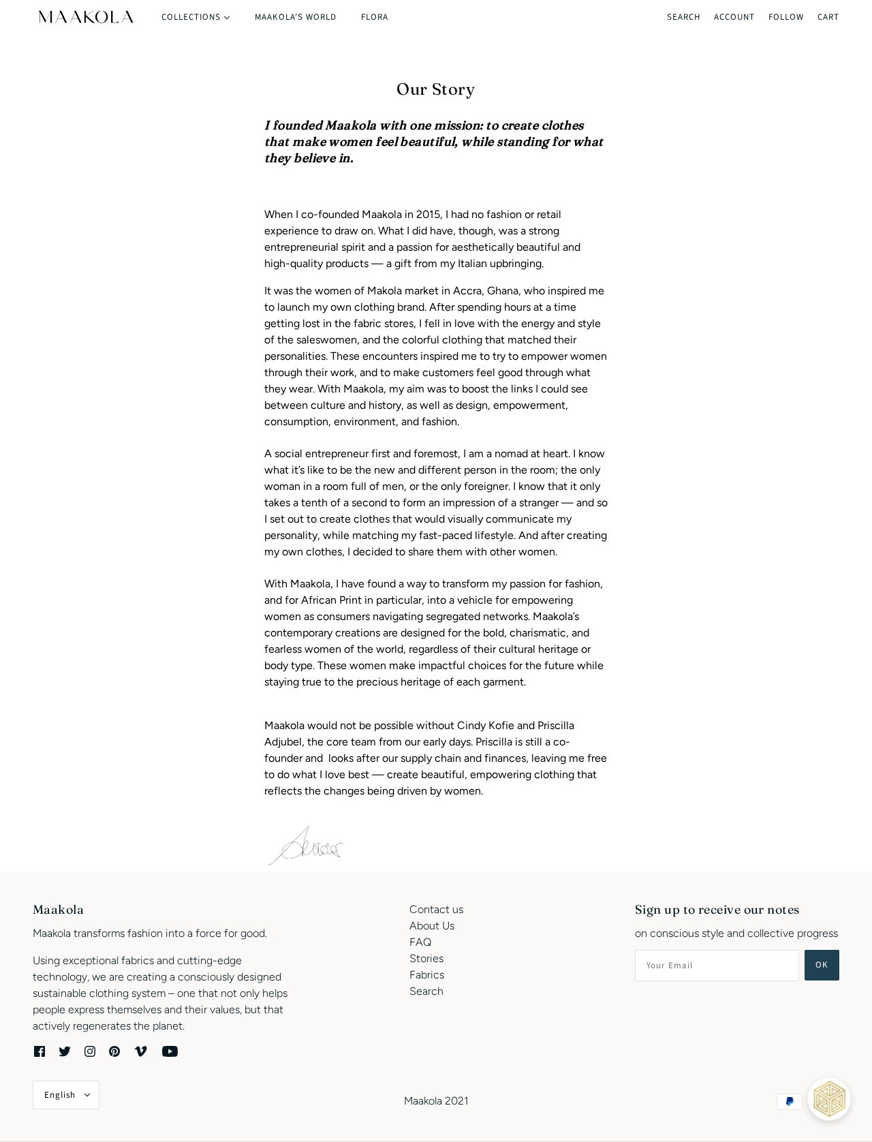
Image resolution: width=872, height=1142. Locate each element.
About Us (431, 925)
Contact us (436, 909)
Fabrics (426, 974)
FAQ (420, 942)
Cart (828, 17)
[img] (39, 1050)
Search (683, 17)
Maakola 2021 (436, 1100)
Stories (426, 958)
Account (734, 17)
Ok (821, 965)
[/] (85, 17)
